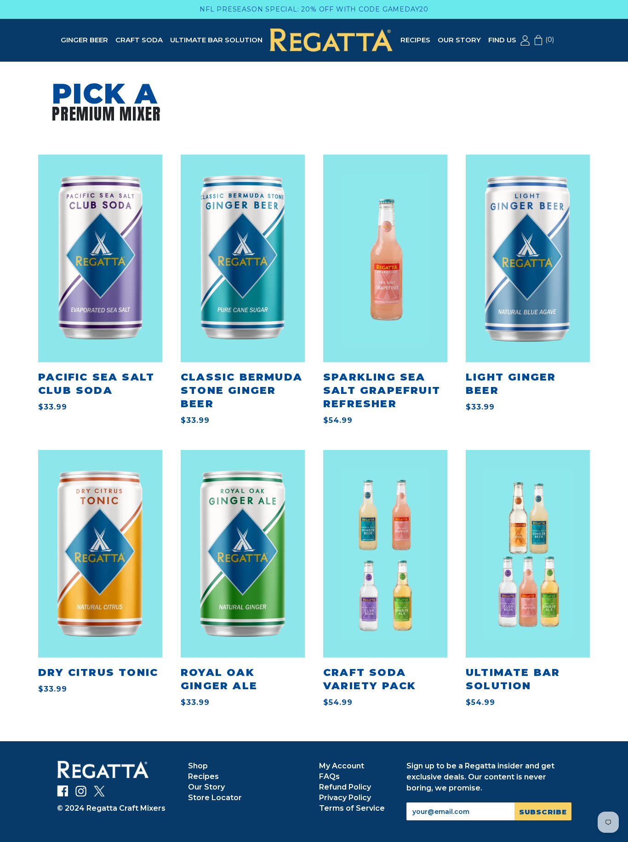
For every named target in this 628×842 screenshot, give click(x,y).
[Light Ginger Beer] (528, 258)
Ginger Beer (84, 39)
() (548, 39)
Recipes (415, 39)
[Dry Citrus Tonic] (100, 553)
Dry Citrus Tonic (98, 672)
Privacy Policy (345, 797)
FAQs (329, 776)
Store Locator (215, 797)
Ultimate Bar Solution (216, 39)
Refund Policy (345, 787)
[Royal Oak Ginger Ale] (243, 553)
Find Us (502, 39)
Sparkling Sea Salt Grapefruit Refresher (381, 390)
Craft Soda (139, 39)
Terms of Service (352, 808)
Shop (198, 765)
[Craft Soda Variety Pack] (385, 553)
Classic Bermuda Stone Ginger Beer (242, 390)
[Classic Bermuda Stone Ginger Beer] (243, 257)
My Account (341, 765)
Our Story (459, 39)
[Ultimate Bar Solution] (528, 553)
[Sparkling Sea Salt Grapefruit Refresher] (385, 258)
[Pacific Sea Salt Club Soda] (100, 257)
